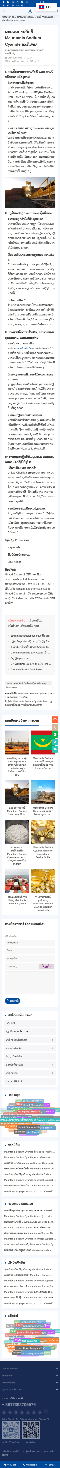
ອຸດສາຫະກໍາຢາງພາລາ (28, 1329)
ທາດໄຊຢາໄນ (24, 348)
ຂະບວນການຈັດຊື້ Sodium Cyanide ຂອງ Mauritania (26, 683)
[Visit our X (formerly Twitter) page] (17, 2)
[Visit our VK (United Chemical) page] (3, 5)
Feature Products (10, 1369)
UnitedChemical (15, 58)
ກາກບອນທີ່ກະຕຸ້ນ (14, 1048)
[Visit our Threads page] (13, 2)
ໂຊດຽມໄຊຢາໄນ (14, 1056)
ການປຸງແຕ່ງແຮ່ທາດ (29, 1109)
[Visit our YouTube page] (17, 5)
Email (50, 1464)
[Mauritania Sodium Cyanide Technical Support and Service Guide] (43, 832)
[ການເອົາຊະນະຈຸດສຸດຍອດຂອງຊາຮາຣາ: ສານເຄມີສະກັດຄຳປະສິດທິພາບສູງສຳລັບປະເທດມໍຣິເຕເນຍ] (17, 743)
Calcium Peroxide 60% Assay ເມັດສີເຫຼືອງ (33, 652)
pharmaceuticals (24, 1130)
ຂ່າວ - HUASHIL (14, 1081)
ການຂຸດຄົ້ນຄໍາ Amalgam (29, 1346)
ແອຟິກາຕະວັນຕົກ (45, 17)
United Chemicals (29, 1125)
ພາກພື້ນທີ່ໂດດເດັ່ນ (25, 17)
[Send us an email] (16, 1412)
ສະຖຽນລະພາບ (30, 1338)
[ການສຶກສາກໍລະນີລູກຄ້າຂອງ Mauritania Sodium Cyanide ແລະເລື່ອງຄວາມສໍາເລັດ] (43, 881)
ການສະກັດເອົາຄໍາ (33, 1324)
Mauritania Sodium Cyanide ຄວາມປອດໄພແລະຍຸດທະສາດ (43, 811)
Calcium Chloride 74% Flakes (27, 669)
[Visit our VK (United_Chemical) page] (8, 5)
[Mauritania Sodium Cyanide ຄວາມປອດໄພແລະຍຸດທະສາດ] (43, 792)
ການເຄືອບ (33, 1131)
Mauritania (7, 20)
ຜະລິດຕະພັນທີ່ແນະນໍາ (16, 1040)
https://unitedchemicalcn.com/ (33, 588)
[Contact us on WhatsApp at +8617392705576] (55, 734)
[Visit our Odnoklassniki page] (27, 2)
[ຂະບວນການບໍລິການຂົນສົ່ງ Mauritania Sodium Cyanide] (17, 881)
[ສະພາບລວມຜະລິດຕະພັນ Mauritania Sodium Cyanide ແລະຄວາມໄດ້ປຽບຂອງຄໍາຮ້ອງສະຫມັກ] (17, 832)
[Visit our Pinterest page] (13, 5)
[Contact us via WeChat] (10, 1412)
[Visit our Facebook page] (3, 2)
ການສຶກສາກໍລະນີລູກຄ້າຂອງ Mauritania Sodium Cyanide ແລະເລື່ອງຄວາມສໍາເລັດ (43, 903)
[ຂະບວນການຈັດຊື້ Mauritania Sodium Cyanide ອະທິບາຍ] (17, 792)
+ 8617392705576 (19, 1404)
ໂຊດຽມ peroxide (20, 658)
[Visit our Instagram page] (8, 2)
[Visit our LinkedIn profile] (46, 1411)
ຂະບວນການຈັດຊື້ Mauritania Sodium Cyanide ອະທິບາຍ (17, 811)
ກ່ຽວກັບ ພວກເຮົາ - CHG (18, 1031)
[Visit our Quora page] (22, 2)
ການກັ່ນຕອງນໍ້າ (28, 1133)
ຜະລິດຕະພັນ (12, 1073)
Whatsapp (30, 1464)
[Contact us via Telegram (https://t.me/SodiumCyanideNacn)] (22, 5)
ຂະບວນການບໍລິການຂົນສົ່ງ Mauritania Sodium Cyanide (17, 900)
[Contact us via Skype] (40, 1412)
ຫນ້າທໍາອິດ (9, 17)
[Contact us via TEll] (22, 1412)
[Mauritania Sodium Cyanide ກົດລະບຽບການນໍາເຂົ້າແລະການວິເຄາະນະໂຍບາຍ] (43, 743)
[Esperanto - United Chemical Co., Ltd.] (30, 11)
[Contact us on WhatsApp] (4, 1412)
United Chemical (33, 1103)
